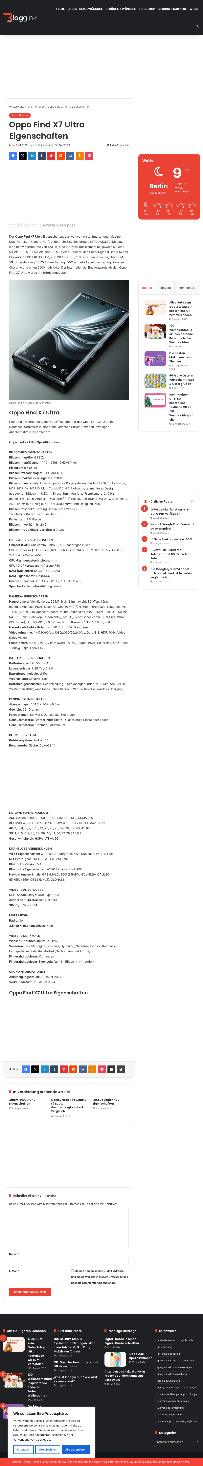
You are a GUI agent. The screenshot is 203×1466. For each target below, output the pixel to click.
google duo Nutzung (168, 1380)
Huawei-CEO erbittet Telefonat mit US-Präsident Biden (170, 554)
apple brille (187, 1340)
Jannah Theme (21, 1461)
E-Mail (14, 1270)
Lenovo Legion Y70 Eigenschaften (106, 1102)
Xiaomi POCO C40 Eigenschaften (22, 1102)
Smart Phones (36, 106)
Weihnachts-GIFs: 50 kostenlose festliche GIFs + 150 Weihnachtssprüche (181, 407)
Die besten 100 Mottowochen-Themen (180, 357)
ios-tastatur (190, 1387)
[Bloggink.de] (20, 18)
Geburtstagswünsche (85, 9)
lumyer (194, 1394)
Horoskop (147, 9)
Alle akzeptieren (75, 1449)
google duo (188, 1360)
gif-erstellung (164, 1347)
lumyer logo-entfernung (170, 1407)
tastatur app (164, 1421)
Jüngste (165, 288)
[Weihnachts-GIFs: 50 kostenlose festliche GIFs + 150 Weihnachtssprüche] (155, 400)
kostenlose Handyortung (171, 1394)
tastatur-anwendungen (170, 1414)
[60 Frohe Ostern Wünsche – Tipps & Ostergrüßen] (155, 381)
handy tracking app (168, 1387)
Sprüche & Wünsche (121, 9)
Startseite (17, 106)
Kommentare (187, 288)
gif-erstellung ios (166, 1360)
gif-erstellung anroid (168, 1353)
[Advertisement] (101, 64)
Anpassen (23, 1449)
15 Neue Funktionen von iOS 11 (171, 539)
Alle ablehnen (47, 1449)
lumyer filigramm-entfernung (173, 1401)
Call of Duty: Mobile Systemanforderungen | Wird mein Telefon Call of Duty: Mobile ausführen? (75, 1345)
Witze (194, 9)
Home (60, 9)
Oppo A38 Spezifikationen (140, 1356)
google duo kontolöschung (172, 1374)
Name (14, 1254)
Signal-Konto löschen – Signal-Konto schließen (121, 1341)
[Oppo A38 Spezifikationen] (115, 1359)
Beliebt (147, 288)
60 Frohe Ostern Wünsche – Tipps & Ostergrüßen (181, 380)
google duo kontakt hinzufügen (174, 1367)
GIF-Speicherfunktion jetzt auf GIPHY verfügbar (170, 512)
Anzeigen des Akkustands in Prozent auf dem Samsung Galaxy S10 (124, 1376)
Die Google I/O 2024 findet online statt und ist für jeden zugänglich (171, 573)
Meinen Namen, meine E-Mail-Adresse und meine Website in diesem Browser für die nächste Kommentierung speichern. (99, 1276)
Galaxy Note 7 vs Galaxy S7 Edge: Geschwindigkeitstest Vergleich (68, 1105)
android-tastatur (166, 1340)
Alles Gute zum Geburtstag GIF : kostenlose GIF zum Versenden (181, 309)
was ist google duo (186, 1421)
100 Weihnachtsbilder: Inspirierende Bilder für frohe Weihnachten (181, 334)
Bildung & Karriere (172, 9)
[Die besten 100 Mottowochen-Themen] (155, 358)
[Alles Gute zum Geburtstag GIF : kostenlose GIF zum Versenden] (155, 308)
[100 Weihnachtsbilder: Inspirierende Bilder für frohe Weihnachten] (155, 331)
